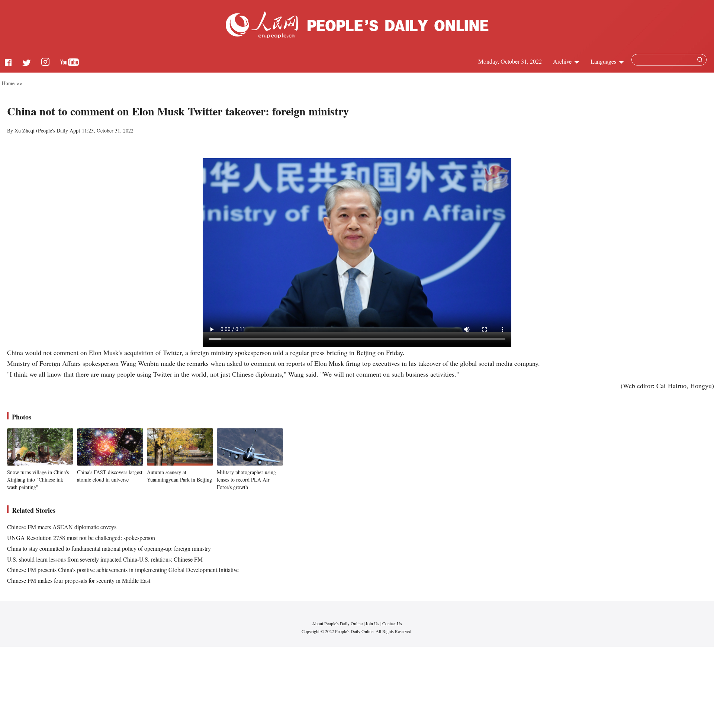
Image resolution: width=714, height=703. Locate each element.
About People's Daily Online (337, 623)
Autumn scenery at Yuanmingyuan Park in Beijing (179, 476)
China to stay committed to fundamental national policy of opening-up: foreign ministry (109, 548)
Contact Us (392, 623)
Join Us (373, 623)
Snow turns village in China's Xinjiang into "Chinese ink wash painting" (38, 479)
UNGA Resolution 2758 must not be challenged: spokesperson (81, 537)
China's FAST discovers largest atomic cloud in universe (109, 476)
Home (8, 83)
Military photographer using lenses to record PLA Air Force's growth (246, 479)
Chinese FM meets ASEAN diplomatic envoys (61, 527)
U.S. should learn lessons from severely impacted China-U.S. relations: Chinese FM (105, 559)
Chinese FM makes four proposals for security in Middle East (78, 580)
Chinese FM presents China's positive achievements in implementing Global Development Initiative (123, 569)
